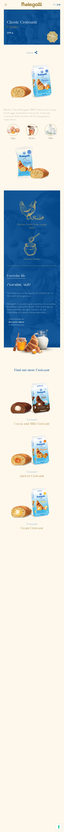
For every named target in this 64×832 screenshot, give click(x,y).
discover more (16, 322)
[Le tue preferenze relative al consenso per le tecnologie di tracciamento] (59, 827)
